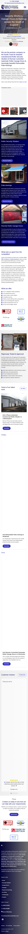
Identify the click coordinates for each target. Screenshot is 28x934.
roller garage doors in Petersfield (15, 861)
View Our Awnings (7, 201)
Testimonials (22, 674)
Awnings (4, 887)
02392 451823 (6, 905)
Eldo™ (7, 931)
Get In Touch (14, 814)
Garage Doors (5, 885)
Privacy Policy (16, 925)
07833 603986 (15, 1)
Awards (3, 925)
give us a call (23, 81)
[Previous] (3, 111)
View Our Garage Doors (8, 241)
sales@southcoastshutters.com (15, 3)
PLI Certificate (9, 925)
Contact (4, 897)
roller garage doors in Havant (14, 864)
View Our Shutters (7, 160)
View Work (6, 428)
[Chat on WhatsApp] (6, 911)
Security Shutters (6, 882)
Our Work (23, 388)
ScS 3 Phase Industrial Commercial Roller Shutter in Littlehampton (12, 416)
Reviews (21, 41)
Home (3, 880)
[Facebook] (2, 919)
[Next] (24, 111)
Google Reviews (17, 36)
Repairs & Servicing (7, 889)
